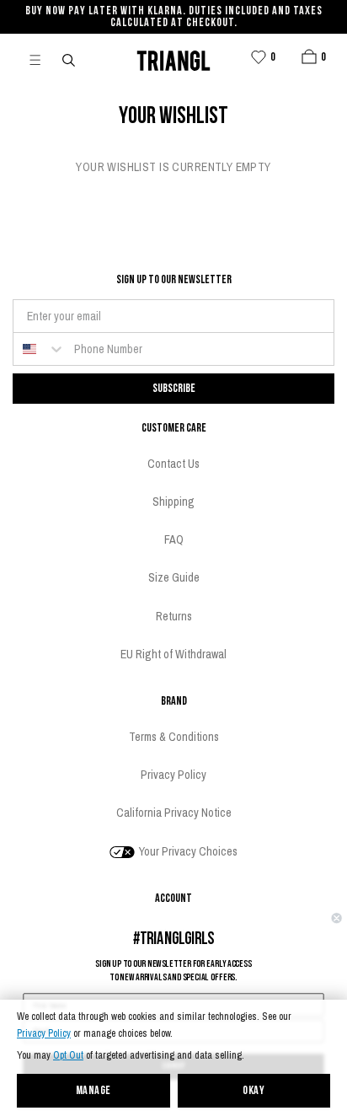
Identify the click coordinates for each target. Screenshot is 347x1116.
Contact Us (173, 463)
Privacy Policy (44, 1033)
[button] (309, 56)
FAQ (174, 539)
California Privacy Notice (174, 812)
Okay (253, 1091)
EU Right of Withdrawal (173, 654)
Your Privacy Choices (187, 851)
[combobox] (39, 349)
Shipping (173, 501)
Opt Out (68, 1055)
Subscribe (173, 388)
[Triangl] (173, 58)
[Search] (70, 59)
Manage (93, 1091)
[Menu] (42, 59)
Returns (174, 616)
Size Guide (174, 577)
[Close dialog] (337, 918)
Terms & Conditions (174, 736)
